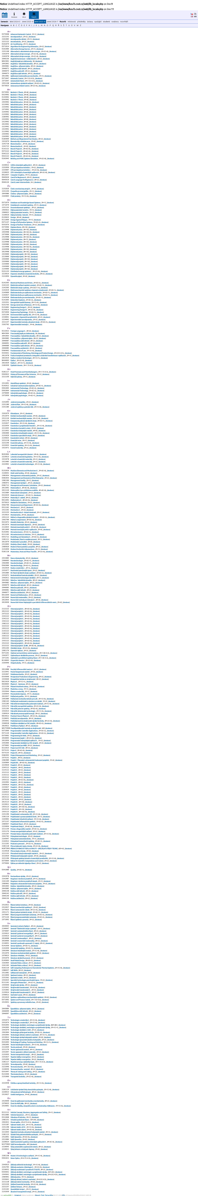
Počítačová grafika (17, 696)
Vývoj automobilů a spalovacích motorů (24, 1147)
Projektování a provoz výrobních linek (24, 817)
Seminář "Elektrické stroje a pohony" (24, 928)
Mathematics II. (16, 500)
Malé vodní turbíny (17, 473)
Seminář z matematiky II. (19, 938)
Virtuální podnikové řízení (20, 1120)
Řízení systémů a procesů (20, 919)
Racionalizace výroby (18, 876)
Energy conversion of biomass (21, 305)
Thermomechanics (17, 1074)
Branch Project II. (17, 149)
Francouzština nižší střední (20, 341)
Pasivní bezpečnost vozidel (20, 672)
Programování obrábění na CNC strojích (24, 743)
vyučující (97, 22)
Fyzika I (13, 360)
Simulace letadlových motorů (21, 951)
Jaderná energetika (18, 402)
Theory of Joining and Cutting (21, 1072)
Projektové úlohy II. (17, 826)
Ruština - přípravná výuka (19, 888)
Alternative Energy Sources (20, 49)
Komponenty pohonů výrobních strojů (24, 421)
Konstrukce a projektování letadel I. (23, 426)
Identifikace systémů (18, 383)
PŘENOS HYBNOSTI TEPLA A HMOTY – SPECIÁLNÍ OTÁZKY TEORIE (34, 848)
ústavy (90, 22)
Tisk (42, 1195)
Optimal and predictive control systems (25, 653)
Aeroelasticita (16, 41)
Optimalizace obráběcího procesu (22, 655)
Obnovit (37, 1195)
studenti (106, 22)
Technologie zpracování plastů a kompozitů (26, 1040)
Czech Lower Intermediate (20, 182)
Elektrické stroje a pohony (20, 288)
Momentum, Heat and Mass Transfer (24, 552)
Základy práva (16, 1177)
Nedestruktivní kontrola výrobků (22, 575)
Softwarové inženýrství (19, 973)
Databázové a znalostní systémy (22, 205)
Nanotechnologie (17, 560)
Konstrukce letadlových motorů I (22, 433)
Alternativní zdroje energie (20, 54)
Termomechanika (17, 1067)
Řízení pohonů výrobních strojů (21, 912)
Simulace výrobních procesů (20, 958)
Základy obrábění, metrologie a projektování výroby (29, 1172)
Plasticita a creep (17, 689)
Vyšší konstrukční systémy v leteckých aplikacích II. (28, 1142)
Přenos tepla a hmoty (18, 851)
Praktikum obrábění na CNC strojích (23, 723)
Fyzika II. (14, 363)
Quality (13, 870)
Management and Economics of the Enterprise (27, 478)
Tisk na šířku (49, 1195)
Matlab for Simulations (19, 502)
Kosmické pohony (17, 443)
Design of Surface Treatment (21, 225)
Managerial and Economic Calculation (24, 485)
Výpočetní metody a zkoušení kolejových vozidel (28, 1132)
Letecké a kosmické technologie (22, 464)
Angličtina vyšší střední (19, 73)
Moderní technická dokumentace (23, 549)
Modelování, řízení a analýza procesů (24, 539)
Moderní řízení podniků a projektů (23, 547)
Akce (24, 17)
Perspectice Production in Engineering (24, 677)
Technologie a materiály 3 (20, 1022)
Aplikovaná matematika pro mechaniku (24, 76)
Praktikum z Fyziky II (18, 726)
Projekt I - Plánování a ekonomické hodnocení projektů (30, 760)
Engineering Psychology (19, 312)
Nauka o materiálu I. (18, 568)
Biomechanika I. (16, 144)
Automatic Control (17, 78)
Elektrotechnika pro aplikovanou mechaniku (26, 292)
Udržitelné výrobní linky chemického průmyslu (27, 1089)
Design (13, 217)
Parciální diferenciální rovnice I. (22, 669)
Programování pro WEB (19, 745)
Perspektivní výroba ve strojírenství (23, 679)
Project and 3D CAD (18, 748)
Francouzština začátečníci (20, 348)
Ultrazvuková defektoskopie (21, 1092)
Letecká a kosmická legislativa (22, 457)
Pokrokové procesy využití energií (23, 713)
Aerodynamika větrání (19, 39)
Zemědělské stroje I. (18, 1189)
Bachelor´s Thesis (17, 92)
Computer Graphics (17, 175)
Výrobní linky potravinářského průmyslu (24, 1134)
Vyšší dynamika (16, 1137)
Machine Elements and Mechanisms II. (24, 470)
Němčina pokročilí (17, 587)
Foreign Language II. (18, 331)
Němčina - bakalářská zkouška (21, 580)
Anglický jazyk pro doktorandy (21, 61)
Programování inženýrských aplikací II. (24, 740)
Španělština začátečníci (19, 1013)
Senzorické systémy (18, 948)
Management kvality (18, 480)
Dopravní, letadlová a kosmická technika (25, 274)
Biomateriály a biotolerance (20, 141)
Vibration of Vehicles (18, 1117)
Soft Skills (14, 970)
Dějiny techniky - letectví (19, 215)
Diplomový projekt (17, 254)
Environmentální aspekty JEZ (21, 315)
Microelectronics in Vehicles (21, 534)
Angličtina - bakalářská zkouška (22, 64)
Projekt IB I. (15, 762)
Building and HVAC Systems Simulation (24, 158)
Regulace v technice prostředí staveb (24, 881)
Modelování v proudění (19, 542)
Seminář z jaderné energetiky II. (22, 933)
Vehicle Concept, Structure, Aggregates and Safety (29, 1112)
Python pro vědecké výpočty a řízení (23, 863)
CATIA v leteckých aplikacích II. (21, 165)
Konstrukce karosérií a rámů (21, 428)
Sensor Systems (16, 946)
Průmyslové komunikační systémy (22, 841)
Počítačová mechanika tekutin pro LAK (24, 699)
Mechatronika (16, 515)
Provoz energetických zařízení (21, 831)
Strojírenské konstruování (20, 987)
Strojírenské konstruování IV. (21, 992)
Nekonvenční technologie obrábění (23, 578)
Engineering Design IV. (19, 310)
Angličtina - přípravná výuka (20, 66)
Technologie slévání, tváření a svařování (25, 1035)
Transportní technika (18, 1076)
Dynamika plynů (16, 276)
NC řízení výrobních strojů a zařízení (23, 573)
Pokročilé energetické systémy (22, 706)
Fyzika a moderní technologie (21, 358)
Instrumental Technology (19, 388)
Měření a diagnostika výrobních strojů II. (25, 517)
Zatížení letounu (16, 1187)
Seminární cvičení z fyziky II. (20, 926)
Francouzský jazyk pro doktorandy (23, 333)
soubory (115, 22)
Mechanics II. (15, 507)
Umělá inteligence (17, 1094)
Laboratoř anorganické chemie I (22, 454)
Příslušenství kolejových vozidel (22, 856)
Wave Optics (15, 1158)
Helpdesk (18, 1195)
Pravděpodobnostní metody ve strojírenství (26, 728)
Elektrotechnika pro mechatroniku (23, 297)
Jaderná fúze (15, 404)
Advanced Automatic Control (21, 34)
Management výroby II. (19, 483)
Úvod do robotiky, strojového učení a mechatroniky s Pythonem (33, 1106)
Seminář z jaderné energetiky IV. (22, 936)
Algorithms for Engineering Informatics (25, 46)
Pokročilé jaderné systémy (20, 708)
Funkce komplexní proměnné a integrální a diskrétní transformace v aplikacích (38, 355)
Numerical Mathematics (19, 595)
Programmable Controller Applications (24, 731)
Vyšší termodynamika (18, 1144)
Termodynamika (16, 1064)
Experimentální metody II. (20, 324)
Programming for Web (19, 735)
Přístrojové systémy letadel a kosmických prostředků (29, 858)
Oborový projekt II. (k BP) (19, 646)
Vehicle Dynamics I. (18, 1115)
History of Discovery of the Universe (23, 374)
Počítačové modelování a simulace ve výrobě (26, 701)
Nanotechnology (17, 565)
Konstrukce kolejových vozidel (21, 430)
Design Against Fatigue (19, 220)
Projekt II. (14, 767)
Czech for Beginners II (18, 177)
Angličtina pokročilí (17, 71)
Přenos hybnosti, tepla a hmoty (21, 846)
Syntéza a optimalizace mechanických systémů (27, 997)
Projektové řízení (17, 824)
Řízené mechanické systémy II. (22, 907)
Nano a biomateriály (18, 558)
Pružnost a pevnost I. (18, 844)
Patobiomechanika (17, 674)
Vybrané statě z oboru (18, 1129)
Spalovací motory (17, 975)
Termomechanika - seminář (20, 1069)
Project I (14, 750)
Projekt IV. (14, 809)
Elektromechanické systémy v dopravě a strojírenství (29, 290)
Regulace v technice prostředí (21, 879)
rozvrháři (124, 22)
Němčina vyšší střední (18, 590)
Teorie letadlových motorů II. (21, 1045)
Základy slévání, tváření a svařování (23, 1179)
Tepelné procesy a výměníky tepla (23, 1062)
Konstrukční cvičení (17, 438)
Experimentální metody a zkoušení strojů (25, 322)
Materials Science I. (18, 495)
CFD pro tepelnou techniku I (21, 167)
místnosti (72, 22)
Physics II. (14, 681)
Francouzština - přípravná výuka (22, 338)
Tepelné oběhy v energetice (21, 1057)
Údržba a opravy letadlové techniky (23, 1083)
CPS (63, 1195)
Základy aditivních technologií (21, 1165)
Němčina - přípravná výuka (20, 583)
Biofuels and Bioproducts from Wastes (24, 139)
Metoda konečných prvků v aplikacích (24, 529)
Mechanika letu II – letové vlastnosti (23, 512)
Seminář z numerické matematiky (23, 941)
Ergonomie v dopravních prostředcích (24, 317)
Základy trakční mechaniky (20, 1182)
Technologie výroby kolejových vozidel (24, 1037)
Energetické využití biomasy (21, 302)
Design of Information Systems (22, 222)
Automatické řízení (17, 81)
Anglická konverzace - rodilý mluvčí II (24, 59)
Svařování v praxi (16, 995)
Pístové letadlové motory (20, 686)
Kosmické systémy (17, 445)
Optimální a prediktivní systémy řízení (24, 658)
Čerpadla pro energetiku (20, 191)
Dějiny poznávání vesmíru (20, 210)
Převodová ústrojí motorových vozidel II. (25, 853)
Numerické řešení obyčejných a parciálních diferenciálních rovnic (34, 602)
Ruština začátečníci (17, 898)
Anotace (14, 17)
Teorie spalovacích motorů (20, 1049)
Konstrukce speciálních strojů (21, 435)
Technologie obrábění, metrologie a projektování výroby (30, 1025)
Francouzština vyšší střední (20, 346)
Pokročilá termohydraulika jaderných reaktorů (27, 704)
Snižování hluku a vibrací (19, 963)
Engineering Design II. (19, 307)
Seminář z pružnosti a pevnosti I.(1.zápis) (25, 943)
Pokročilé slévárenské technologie (23, 711)
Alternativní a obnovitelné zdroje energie (25, 51)
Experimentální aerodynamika (21, 319)
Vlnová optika (15, 1122)
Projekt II (14, 765)
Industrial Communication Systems (23, 386)
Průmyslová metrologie (19, 836)
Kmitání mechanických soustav (21, 416)
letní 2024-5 (15, 22)
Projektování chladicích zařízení (22, 819)
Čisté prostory (16, 196)
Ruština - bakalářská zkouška (21, 886)
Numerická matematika (19, 597)
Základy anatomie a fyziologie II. (22, 1167)
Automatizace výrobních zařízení (22, 83)
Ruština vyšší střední (18, 896)
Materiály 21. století (18, 498)
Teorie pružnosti (16, 1047)
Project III (14, 753)
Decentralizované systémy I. (21, 207)
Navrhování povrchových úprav (21, 570)
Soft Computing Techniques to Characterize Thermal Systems (32, 968)
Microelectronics (17, 532)
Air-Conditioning (17, 44)
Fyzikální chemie (17, 365)
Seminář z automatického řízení (22, 931)
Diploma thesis (16, 227)
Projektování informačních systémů (23, 821)
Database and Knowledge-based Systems (26, 202)
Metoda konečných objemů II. (21, 525)
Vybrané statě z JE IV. (18, 1127)
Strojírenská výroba (17, 985)
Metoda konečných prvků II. (20, 527)
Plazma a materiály (17, 691)
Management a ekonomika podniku (23, 475)
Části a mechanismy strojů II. (21, 189)
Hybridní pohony (16, 377)
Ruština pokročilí (17, 893)
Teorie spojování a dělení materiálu (23, 1052)
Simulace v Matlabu (18, 955)
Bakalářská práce (17, 102)
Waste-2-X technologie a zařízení (22, 1156)
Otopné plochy (16, 663)
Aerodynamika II (16, 37)
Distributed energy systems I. (21, 271)
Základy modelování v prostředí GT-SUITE (25, 1169)
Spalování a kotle (17, 978)
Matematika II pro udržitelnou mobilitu (24, 490)
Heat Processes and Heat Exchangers (24, 372)
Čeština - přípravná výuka (19, 194)
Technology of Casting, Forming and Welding (27, 1042)
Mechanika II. (15, 510)
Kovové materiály (17, 448)
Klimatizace (15, 413)
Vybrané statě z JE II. (18, 1125)
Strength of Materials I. (19, 982)
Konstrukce (15, 423)
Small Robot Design (18, 960)
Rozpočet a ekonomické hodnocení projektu (26, 884)
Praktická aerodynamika (19, 718)
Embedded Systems (18, 300)
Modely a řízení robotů (19, 544)
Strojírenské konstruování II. (21, 990)
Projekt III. (14, 799)
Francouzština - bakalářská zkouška (23, 336)
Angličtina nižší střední (19, 68)
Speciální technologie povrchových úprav (25, 980)
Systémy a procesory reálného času (23, 1002)
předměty (81, 22)
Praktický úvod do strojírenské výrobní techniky (27, 721)
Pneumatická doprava (18, 694)
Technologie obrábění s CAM (21, 1030)
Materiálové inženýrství (19, 493)
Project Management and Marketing (24, 755)
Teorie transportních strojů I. (21, 1054)
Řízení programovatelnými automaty (24, 915)
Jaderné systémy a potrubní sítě (22, 407)
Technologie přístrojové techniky (22, 1032)
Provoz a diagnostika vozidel (21, 829)
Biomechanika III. (17, 146)
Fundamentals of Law (18, 350)
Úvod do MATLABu (17, 1103)
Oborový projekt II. (17, 609)
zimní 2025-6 (27, 22)
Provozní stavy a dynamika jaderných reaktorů (27, 834)
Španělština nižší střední (19, 1011)
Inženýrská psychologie (19, 393)
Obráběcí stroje (16, 648)
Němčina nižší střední (18, 585)
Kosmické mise (16, 440)
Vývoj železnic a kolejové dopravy (22, 1149)
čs (195, 13)
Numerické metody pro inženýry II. (23, 600)
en (195, 16)
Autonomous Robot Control (20, 86)
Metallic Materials (17, 522)
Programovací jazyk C (18, 738)
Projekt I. (14, 758)
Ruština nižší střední (18, 891)
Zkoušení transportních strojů (21, 1192)
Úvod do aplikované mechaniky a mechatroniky (27, 1101)
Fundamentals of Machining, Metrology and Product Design (32, 353)
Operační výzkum (17, 650)
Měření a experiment (18, 520)
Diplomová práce (17, 229)
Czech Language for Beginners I (22, 180)
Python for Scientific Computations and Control (27, 861)
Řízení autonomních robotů (20, 910)
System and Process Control (20, 1000)
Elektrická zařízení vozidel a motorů (23, 285)
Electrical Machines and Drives (22, 283)
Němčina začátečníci (18, 592)
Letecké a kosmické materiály (21, 459)
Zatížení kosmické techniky (20, 1184)
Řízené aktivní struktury (19, 905)
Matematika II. (16, 488)
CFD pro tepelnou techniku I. (21, 170)
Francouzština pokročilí (19, 343)
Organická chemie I (18, 660)
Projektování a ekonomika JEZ (21, 814)
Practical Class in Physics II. (20, 716)
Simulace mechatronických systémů (23, 953)
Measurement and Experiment (22, 505)
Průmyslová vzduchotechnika (21, 839)
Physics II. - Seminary (18, 684)
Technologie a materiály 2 (20, 1020)
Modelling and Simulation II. (21, 537)
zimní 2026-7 (52, 22)
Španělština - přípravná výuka (21, 1009)
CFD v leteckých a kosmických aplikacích (25, 172)
